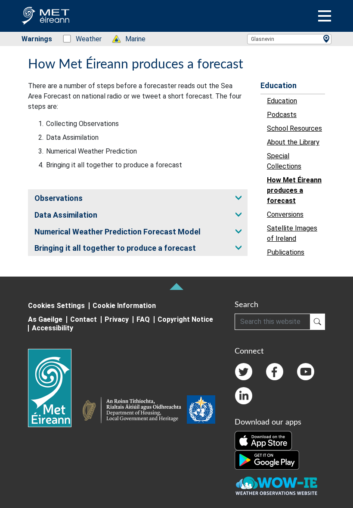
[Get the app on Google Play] (267, 459)
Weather (84, 39)
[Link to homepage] (55, 388)
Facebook (274, 371)
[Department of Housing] (134, 411)
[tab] (138, 197)
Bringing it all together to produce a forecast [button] (115, 247)
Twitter (243, 371)
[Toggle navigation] (324, 16)
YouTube (305, 371)
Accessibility (52, 328)
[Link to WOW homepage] (276, 486)
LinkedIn (243, 395)
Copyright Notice (185, 319)
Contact (83, 319)
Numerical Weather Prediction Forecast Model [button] (117, 231)
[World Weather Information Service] (201, 411)
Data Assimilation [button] (65, 214)
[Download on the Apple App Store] (263, 440)
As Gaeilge (45, 319)
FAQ (143, 319)
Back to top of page (176, 286)
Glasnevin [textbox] (262, 39)
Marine (131, 39)
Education (278, 85)
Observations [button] (58, 198)
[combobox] (289, 39)
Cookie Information (124, 306)
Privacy (117, 319)
